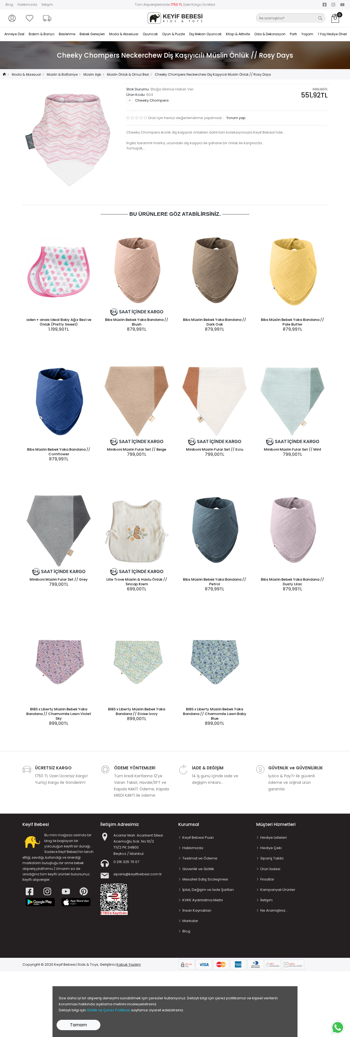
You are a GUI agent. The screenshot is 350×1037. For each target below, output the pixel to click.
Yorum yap (236, 117)
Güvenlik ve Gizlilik (198, 868)
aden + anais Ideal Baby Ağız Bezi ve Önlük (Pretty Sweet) (58, 322)
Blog (9, 4)
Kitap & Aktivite (238, 34)
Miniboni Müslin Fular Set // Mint (292, 449)
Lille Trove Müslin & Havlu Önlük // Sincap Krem (136, 582)
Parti (293, 34)
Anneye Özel (14, 34)
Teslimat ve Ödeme (199, 858)
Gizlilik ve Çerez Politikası (108, 1010)
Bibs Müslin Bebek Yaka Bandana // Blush (136, 322)
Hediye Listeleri (273, 837)
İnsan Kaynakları (196, 910)
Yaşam (307, 34)
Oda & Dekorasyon (269, 34)
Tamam (78, 1025)
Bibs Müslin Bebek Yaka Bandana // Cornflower (58, 452)
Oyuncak (150, 34)
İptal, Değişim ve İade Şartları (208, 889)
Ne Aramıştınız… (274, 910)
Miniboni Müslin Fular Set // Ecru (214, 449)
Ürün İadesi (270, 868)
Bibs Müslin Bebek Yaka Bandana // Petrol (214, 582)
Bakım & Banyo (41, 34)
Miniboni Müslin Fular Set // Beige (136, 449)
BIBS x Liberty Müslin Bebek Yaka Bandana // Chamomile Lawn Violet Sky (58, 714)
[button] (12, 18)
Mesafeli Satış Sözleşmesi (205, 879)
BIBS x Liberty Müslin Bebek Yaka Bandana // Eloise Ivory (136, 711)
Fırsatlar (267, 879)
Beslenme (67, 34)
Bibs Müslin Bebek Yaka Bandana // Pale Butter (292, 322)
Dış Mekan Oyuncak (205, 34)
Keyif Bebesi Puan (198, 837)
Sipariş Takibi (272, 858)
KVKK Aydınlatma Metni (202, 900)
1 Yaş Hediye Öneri (332, 34)
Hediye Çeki (271, 847)
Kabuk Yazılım (128, 964)
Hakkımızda (27, 4)
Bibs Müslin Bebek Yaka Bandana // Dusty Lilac (292, 582)
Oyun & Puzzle (173, 34)
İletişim (47, 4)
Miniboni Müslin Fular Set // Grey (59, 579)
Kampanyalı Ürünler (277, 889)
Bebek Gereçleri (92, 34)
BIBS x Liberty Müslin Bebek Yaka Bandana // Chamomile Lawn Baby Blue (214, 714)
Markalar (190, 920)
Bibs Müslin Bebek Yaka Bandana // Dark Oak (214, 322)
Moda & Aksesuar (123, 34)
